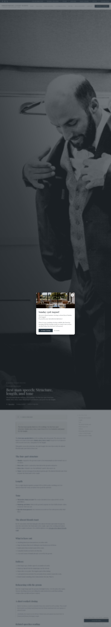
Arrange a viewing (45, 330)
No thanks (56, 330)
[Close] (72, 295)
